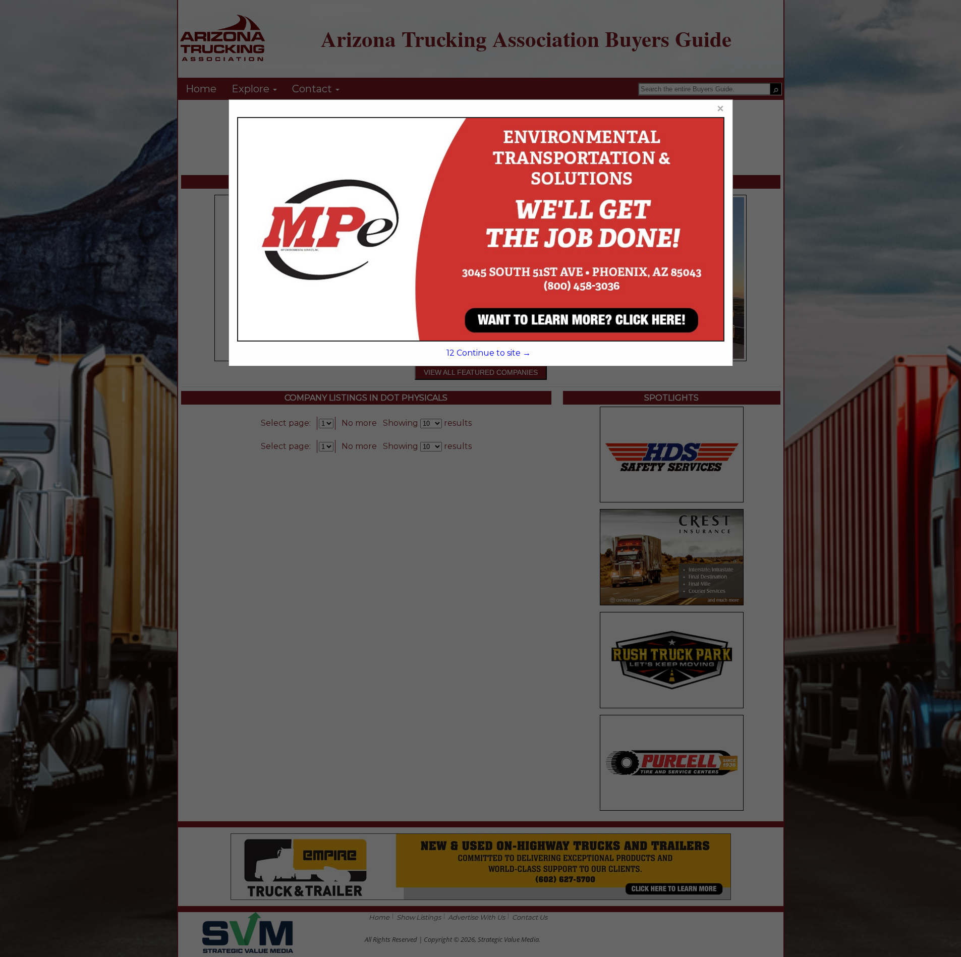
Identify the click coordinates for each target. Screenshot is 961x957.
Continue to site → (488, 353)
